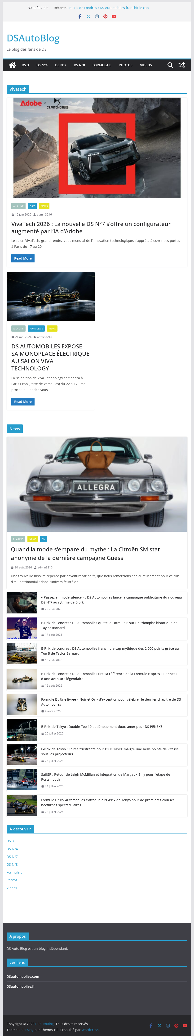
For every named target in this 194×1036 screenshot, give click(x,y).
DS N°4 (42, 65)
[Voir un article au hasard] (181, 65)
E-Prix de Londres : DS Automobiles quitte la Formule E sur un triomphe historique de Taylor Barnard (109, 625)
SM (43, 539)
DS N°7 (60, 65)
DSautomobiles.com (23, 976)
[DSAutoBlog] (12, 65)
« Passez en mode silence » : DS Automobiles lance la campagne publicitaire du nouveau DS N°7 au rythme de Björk (111, 599)
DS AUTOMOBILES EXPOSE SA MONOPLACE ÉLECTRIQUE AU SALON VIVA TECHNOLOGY (50, 357)
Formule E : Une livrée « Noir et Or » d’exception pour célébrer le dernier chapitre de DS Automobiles (111, 702)
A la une (18, 206)
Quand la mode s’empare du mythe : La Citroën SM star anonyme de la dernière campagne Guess (85, 553)
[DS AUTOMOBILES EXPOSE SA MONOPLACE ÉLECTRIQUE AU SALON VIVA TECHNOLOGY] (51, 296)
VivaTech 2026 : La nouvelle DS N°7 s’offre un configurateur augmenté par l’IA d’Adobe (91, 227)
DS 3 (25, 65)
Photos (125, 65)
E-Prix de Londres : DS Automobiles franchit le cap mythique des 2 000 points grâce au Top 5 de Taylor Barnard (110, 651)
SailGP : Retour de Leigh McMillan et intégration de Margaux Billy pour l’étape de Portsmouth (105, 777)
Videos (146, 65)
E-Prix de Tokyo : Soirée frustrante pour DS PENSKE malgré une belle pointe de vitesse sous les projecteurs (110, 751)
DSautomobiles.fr (21, 986)
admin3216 (44, 214)
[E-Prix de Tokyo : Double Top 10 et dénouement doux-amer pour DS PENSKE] (22, 730)
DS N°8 (79, 65)
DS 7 (32, 206)
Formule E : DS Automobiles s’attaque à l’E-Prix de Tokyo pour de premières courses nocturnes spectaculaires (108, 802)
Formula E (102, 65)
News (44, 206)
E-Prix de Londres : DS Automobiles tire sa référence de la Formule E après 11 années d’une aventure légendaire (109, 676)
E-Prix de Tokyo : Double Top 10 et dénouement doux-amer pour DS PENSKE (102, 726)
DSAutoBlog (33, 37)
